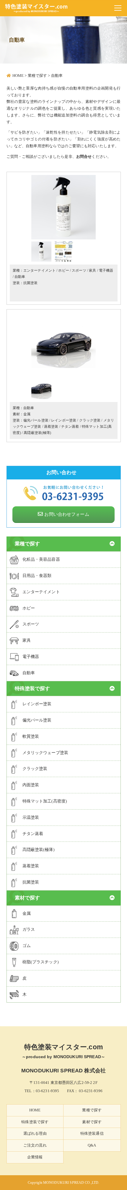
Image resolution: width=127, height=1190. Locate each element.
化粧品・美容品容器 (41, 559)
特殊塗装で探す (34, 1122)
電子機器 (106, 270)
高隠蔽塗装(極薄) (37, 433)
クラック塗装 (90, 420)
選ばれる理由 (35, 1133)
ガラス (28, 929)
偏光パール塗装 (35, 420)
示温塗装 (30, 817)
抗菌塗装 (30, 283)
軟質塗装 (30, 736)
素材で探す (92, 1122)
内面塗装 (30, 785)
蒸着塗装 (51, 426)
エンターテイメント (39, 270)
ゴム (26, 945)
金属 (26, 414)
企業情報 (35, 1157)
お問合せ (84, 156)
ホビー (63, 270)
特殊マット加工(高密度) (44, 801)
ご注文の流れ (35, 1145)
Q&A (92, 1145)
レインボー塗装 (63, 420)
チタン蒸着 (70, 426)
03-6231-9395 (47, 1091)
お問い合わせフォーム (66, 514)
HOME (35, 1110)
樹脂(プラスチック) (40, 962)
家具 (92, 270)
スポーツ (79, 270)
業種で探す (92, 1110)
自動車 (19, 277)
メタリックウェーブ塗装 (45, 752)
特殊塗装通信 (92, 1133)
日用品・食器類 (37, 575)
